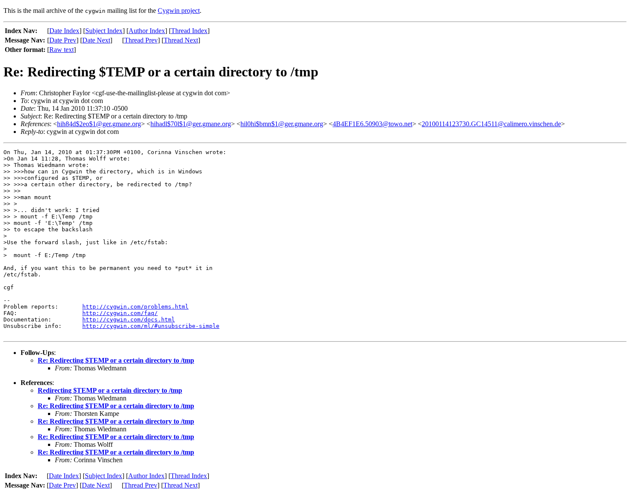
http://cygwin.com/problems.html (135, 306)
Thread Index (189, 30)
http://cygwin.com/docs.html (128, 319)
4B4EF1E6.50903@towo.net (372, 123)
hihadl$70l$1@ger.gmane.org (190, 123)
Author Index (147, 30)
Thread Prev (141, 40)
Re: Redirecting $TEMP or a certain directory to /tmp (116, 360)
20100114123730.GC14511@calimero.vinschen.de (491, 123)
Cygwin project (179, 10)
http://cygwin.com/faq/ (120, 313)
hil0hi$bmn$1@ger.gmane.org (281, 123)
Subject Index (104, 30)
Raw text (61, 49)
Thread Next (181, 40)
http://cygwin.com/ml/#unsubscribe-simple (150, 326)
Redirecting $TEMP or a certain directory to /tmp (110, 390)
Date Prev (62, 40)
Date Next (96, 40)
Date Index (64, 30)
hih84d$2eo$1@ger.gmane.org (99, 123)
